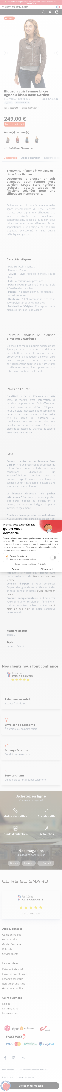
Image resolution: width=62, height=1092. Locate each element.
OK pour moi (46, 569)
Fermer (15, 569)
